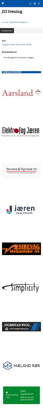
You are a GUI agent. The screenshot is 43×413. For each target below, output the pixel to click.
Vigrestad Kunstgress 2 (19, 22)
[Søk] (30, 3)
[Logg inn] (34, 3)
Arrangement (7, 30)
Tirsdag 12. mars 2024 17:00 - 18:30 (16, 44)
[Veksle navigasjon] (39, 3)
